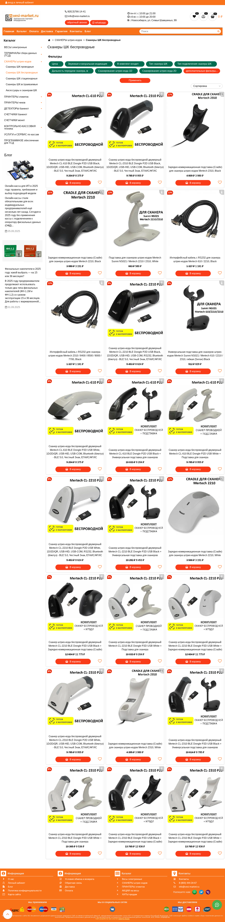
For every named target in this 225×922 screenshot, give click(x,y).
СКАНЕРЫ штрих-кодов (17, 61)
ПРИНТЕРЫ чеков (14, 102)
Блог (88, 31)
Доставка (47, 31)
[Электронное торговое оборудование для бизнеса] (21, 17)
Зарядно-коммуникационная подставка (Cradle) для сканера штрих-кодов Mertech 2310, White (135, 745)
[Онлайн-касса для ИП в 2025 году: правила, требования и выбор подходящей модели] (22, 170)
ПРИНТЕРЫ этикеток (16, 96)
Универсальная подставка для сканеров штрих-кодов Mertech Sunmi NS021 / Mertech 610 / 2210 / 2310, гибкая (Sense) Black (195, 356)
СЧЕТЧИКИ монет (14, 120)
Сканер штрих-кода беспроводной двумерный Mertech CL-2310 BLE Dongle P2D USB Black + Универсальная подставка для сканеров (195, 744)
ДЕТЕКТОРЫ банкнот (16, 108)
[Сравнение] (203, 16)
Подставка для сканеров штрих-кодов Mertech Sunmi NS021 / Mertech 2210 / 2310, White (135, 259)
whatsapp (100, 22)
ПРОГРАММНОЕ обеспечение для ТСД (21, 141)
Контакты (76, 31)
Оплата (34, 31)
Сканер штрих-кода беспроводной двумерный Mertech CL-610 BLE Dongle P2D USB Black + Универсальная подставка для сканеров (135, 454)
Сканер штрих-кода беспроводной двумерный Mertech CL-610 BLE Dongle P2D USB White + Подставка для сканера (195, 454)
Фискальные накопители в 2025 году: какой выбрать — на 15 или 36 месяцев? (23, 273)
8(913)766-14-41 (76, 11)
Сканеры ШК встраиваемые (22, 84)
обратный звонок (77, 22)
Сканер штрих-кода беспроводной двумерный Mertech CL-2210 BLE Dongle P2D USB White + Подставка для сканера (135, 646)
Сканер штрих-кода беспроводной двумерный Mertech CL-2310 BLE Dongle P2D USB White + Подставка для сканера (75, 838)
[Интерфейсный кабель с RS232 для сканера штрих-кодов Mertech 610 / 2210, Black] (195, 219)
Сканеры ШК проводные (20, 66)
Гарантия (61, 31)
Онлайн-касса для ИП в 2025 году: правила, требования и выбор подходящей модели (21, 190)
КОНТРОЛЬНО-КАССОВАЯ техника (20, 127)
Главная (9, 31)
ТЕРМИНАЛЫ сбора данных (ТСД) (20, 54)
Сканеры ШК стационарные (22, 78)
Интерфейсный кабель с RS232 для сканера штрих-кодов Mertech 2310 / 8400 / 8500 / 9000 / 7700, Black (74, 356)
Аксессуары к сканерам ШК (21, 90)
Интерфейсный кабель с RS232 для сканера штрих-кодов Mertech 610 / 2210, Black (195, 259)
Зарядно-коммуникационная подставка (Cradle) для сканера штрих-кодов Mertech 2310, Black (195, 169)
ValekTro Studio (123, 919)
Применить (135, 80)
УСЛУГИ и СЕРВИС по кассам (21, 134)
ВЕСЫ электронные (15, 47)
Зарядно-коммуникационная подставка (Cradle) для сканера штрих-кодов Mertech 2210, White (195, 553)
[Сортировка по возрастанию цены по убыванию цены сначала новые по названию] (207, 86)
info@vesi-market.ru (78, 16)
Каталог (22, 31)
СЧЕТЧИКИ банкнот (15, 114)
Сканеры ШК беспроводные (22, 72)
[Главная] (49, 40)
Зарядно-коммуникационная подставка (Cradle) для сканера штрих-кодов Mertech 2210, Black (75, 259)
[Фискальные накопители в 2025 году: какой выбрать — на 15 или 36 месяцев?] (22, 250)
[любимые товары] (194, 16)
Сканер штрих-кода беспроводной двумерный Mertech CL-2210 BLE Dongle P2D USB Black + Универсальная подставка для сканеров (135, 552)
